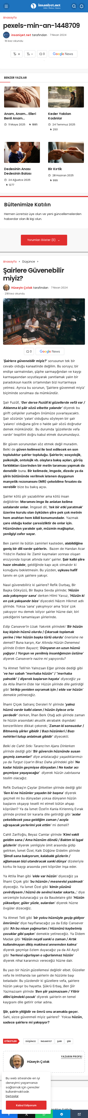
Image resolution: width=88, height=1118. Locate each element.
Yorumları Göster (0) (41, 240)
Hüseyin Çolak (21, 288)
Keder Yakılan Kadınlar (59, 116)
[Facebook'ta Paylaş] (9, 1114)
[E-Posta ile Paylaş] (79, 1114)
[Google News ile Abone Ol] (63, 53)
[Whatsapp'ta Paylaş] (44, 1114)
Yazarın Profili (71, 1056)
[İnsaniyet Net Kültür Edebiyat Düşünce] (44, 6)
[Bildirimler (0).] (81, 6)
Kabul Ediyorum (26, 1105)
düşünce (31, 1041)
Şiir (69, 1041)
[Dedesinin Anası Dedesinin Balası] (22, 152)
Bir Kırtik (55, 169)
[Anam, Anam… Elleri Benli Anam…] (22, 96)
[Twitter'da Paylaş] (26, 1114)
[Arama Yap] (74, 6)
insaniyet (46, 1041)
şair (59, 1041)
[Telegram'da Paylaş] (61, 1114)
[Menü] (6, 6)
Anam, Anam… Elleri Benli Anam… (20, 116)
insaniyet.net (21, 35)
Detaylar (12, 1096)
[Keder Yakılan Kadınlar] (66, 96)
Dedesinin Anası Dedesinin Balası (17, 171)
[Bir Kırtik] (66, 152)
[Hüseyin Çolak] (17, 1062)
